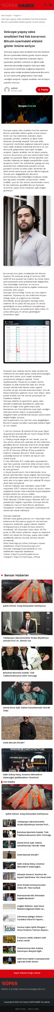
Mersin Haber (20, 1009)
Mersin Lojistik (33, 1009)
